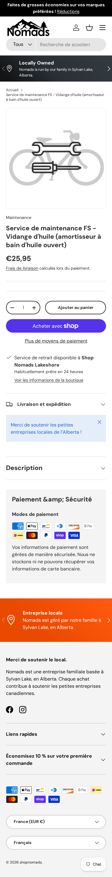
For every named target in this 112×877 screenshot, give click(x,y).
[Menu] (102, 27)
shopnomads (31, 862)
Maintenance (18, 217)
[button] (89, 27)
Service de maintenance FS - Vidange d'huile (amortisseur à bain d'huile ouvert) (55, 97)
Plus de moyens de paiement (56, 341)
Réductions (68, 11)
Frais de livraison (22, 268)
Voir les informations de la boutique (48, 380)
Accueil (12, 90)
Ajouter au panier (75, 307)
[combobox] (56, 44)
